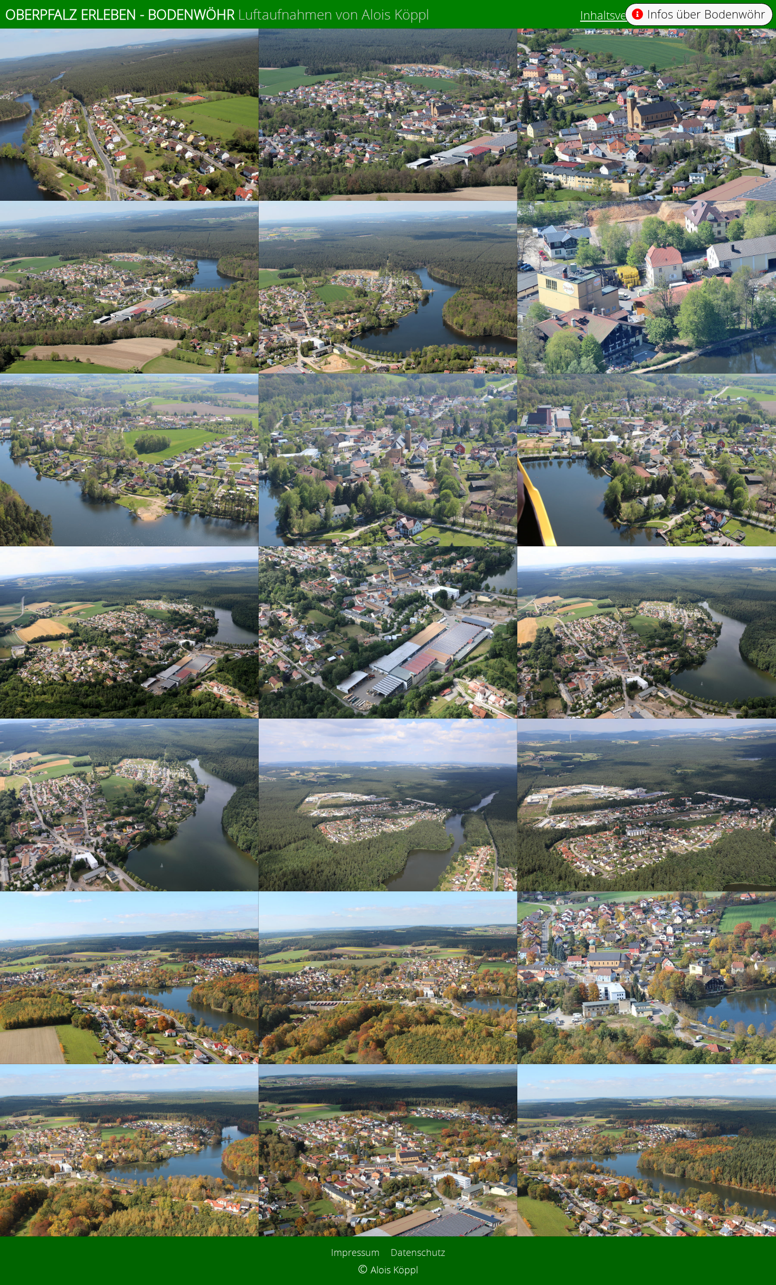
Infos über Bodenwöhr (706, 14)
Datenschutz (418, 1252)
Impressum (355, 1252)
